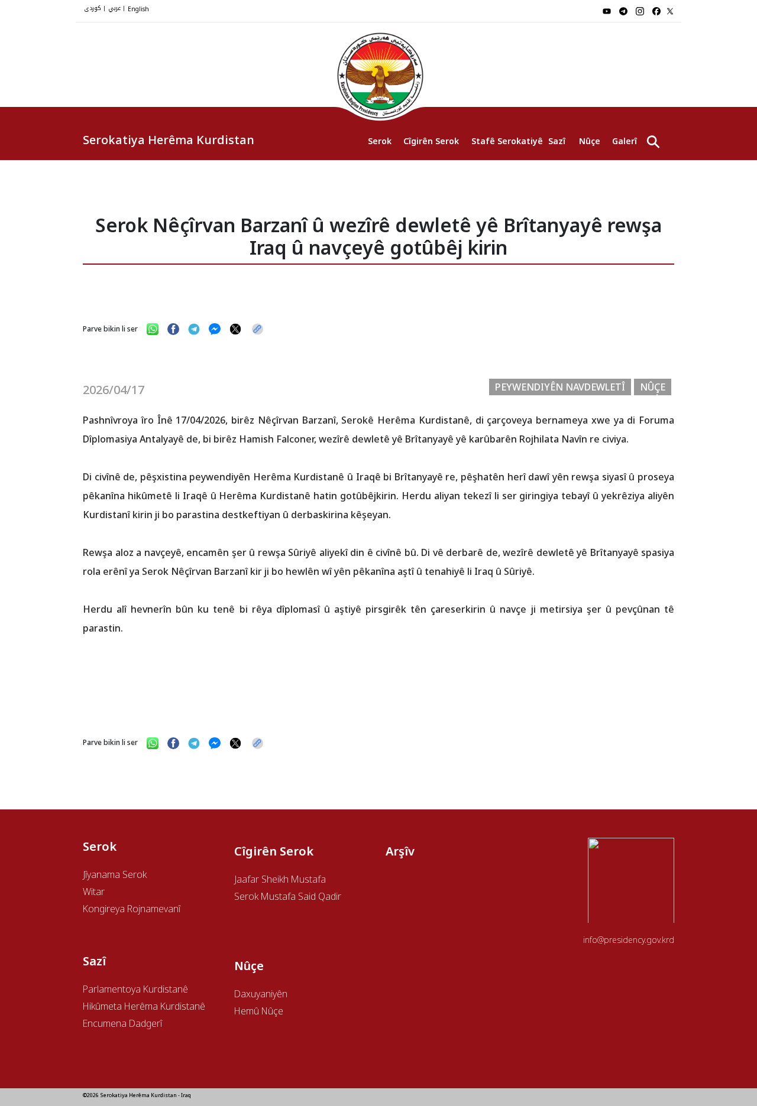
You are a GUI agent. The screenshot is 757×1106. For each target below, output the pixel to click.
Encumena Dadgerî (122, 1023)
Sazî (556, 141)
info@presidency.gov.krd (628, 939)
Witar (94, 891)
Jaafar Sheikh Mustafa (280, 879)
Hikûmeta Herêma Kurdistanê (144, 1006)
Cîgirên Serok (431, 141)
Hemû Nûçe (258, 1010)
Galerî (624, 141)
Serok (380, 141)
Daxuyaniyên (260, 993)
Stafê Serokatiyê (503, 141)
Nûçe (589, 141)
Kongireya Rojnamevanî (131, 908)
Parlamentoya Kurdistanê (135, 989)
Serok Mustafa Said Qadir (287, 896)
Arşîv (400, 851)
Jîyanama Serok (115, 874)
